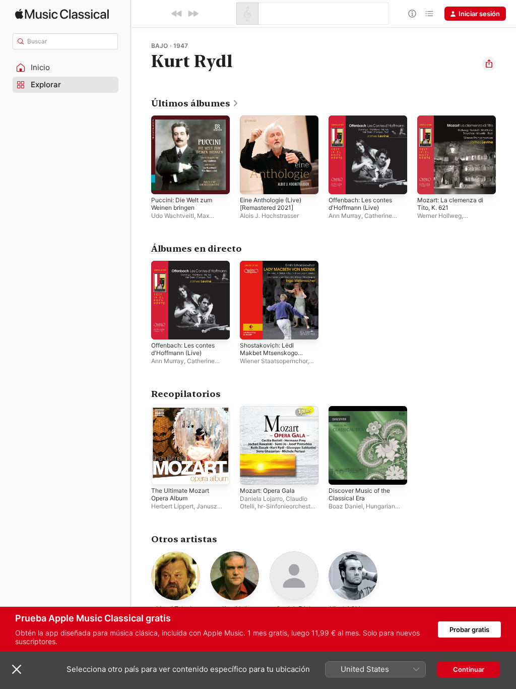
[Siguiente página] (506, 155)
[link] (195, 103)
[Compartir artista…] (489, 64)
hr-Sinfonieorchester (286, 506)
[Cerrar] (16, 669)
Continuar (468, 669)
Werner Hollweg (439, 215)
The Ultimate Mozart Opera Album (180, 494)
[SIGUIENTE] (193, 14)
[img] (62, 14)
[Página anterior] (141, 155)
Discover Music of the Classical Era (359, 494)
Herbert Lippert (172, 506)
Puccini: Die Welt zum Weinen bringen (181, 203)
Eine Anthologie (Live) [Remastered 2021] (270, 203)
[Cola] (429, 14)
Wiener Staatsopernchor (273, 361)
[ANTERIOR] (177, 14)
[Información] (412, 14)
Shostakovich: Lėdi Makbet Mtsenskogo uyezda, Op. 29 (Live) (270, 352)
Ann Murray (345, 215)
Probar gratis (469, 629)
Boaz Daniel (346, 506)
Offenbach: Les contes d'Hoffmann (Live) (360, 203)
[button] (65, 67)
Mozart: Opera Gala (267, 490)
